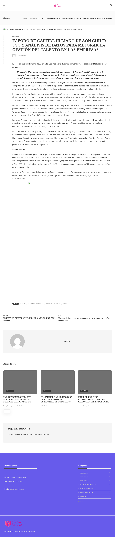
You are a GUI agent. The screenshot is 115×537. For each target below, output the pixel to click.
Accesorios (95, 473)
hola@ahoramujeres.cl (16, 489)
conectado (26, 434)
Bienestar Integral (95, 492)
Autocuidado (95, 481)
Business (95, 496)
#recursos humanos (52, 304)
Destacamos (33, 18)
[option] (20, 388)
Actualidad (84, 390)
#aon (23, 304)
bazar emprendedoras (95, 484)
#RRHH (64, 304)
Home (25, 18)
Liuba (18, 55)
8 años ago (23, 55)
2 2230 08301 (18, 481)
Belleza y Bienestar (95, 488)
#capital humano (35, 304)
